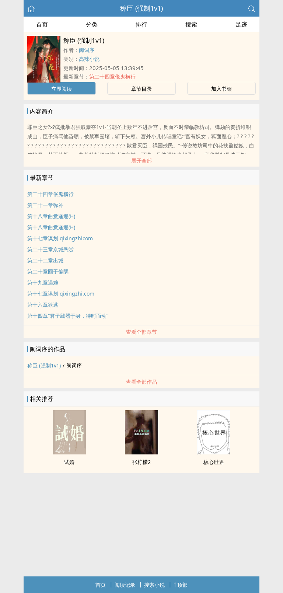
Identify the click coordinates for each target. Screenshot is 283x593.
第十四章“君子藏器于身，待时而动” (67, 315)
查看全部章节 (141, 331)
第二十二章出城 (45, 260)
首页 (42, 24)
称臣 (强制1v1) (141, 8)
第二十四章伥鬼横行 (112, 76)
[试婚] (69, 452)
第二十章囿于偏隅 (48, 271)
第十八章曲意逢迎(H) (51, 216)
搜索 (191, 24)
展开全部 (141, 160)
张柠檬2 (141, 461)
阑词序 (86, 49)
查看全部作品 (141, 381)
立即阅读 (61, 88)
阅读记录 (125, 584)
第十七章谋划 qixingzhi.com (60, 293)
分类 (92, 24)
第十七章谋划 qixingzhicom (60, 238)
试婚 (69, 461)
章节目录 (141, 88)
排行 (141, 24)
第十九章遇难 (42, 282)
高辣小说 (89, 58)
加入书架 (221, 88)
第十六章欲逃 (42, 304)
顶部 (182, 584)
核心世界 (213, 461)
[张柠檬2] (141, 452)
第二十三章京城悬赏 (50, 249)
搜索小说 (154, 584)
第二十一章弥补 (45, 205)
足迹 (241, 24)
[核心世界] (213, 452)
